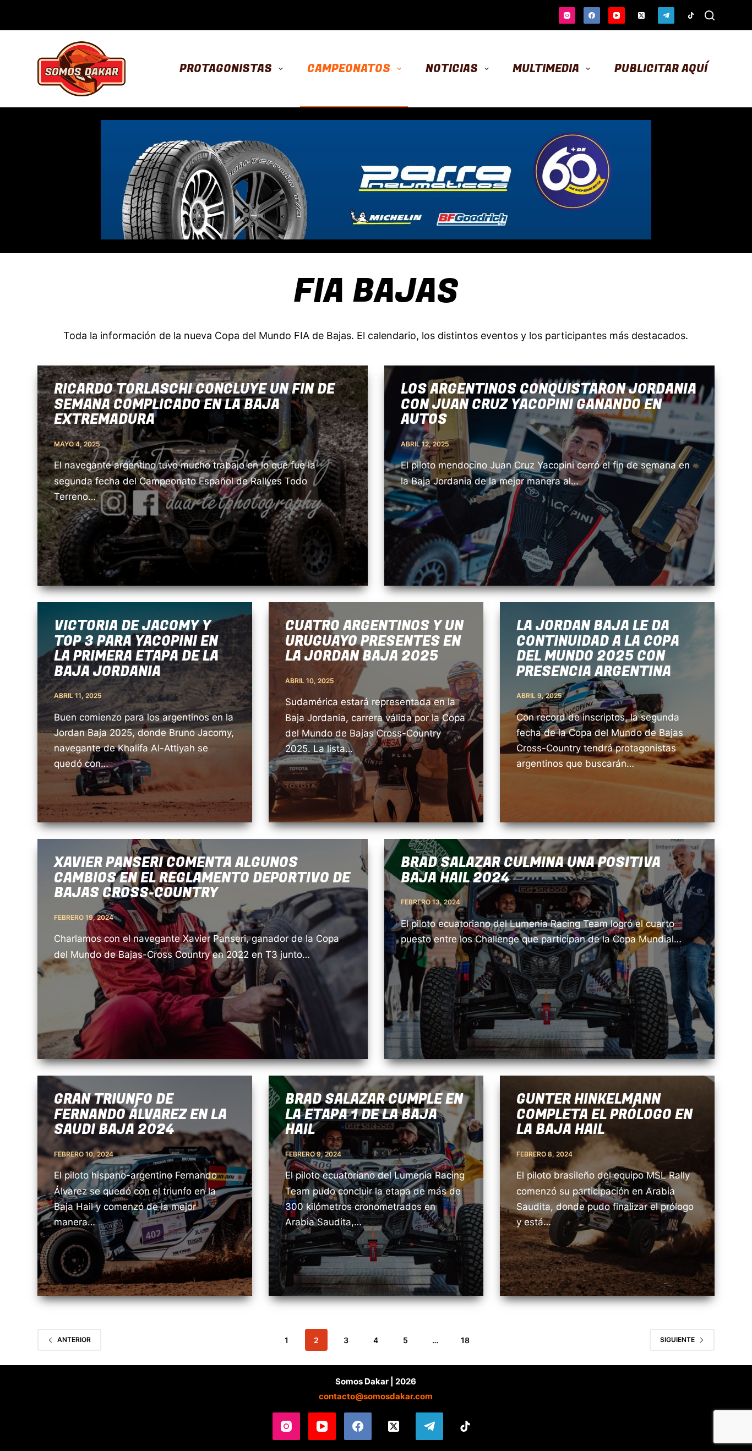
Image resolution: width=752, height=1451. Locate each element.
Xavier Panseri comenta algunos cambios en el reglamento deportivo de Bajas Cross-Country (202, 878)
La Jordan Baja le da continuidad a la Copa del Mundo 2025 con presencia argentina (597, 649)
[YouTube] (616, 15)
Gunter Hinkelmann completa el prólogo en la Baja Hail (604, 1114)
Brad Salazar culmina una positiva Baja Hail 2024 (531, 870)
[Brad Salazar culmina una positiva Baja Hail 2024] (549, 949)
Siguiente (677, 1339)
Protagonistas (225, 69)
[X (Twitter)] (641, 15)
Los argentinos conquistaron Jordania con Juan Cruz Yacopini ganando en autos (548, 404)
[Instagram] (567, 15)
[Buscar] (710, 15)
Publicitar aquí (660, 69)
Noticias (452, 69)
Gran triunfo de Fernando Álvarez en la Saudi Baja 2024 (140, 1114)
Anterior (74, 1339)
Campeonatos (348, 69)
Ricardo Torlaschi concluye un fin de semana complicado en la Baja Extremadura (194, 404)
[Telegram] (666, 15)
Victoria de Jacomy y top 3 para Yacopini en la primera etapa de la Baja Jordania (136, 649)
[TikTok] (691, 15)
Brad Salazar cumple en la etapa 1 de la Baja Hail (374, 1114)
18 (465, 1340)
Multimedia (546, 69)
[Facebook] (592, 15)
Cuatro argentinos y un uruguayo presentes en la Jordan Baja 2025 (374, 641)
